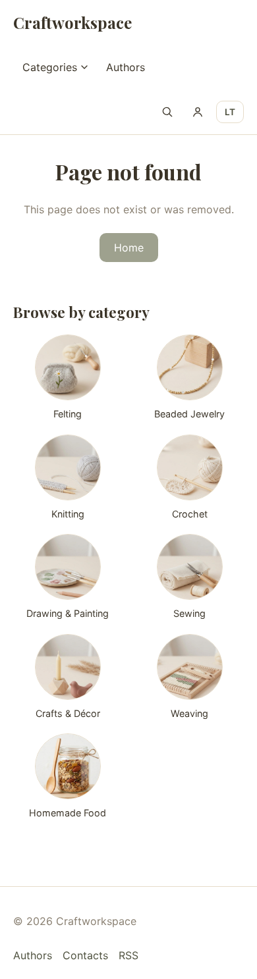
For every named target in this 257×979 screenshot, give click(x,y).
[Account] (198, 112)
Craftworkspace (72, 22)
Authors (125, 67)
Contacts (85, 955)
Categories (49, 67)
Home (129, 247)
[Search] (167, 112)
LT (230, 112)
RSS (128, 955)
